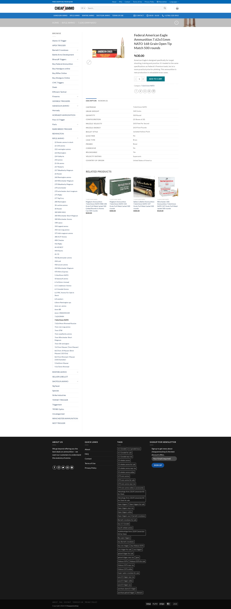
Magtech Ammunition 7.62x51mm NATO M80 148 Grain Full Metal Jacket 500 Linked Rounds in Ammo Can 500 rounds (96, 206)
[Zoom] (89, 62)
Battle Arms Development (63, 54)
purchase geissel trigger (126, 593)
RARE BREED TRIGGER (62, 129)
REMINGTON (58, 133)
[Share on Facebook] (136, 91)
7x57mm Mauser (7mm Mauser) (66, 347)
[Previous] (86, 198)
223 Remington (60, 153)
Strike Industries (59, 395)
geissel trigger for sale (125, 553)
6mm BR (58, 309)
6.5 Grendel (122, 449)
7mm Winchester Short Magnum (63, 338)
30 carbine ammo (61, 205)
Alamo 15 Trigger (59, 40)
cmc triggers (137, 549)
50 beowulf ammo (61, 279)
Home (55, 22)
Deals (54, 87)
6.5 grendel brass (134, 449)
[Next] (178, 198)
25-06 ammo (59, 163)
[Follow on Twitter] (63, 467)
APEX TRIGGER (59, 45)
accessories (140, 488)
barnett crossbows (138, 516)
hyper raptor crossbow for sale (128, 573)
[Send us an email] (68, 467)
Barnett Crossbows (60, 50)
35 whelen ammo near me (127, 468)
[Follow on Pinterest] (72, 467)
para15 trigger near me (126, 577)
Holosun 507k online (125, 569)
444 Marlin (59, 251)
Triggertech (57, 404)
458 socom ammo (61, 265)
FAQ (120, 2)
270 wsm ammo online (126, 488)
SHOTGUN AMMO (103, 15)
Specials (55, 390)
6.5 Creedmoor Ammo (63, 286)
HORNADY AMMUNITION (63, 115)
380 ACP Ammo (61, 237)
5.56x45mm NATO (61, 275)
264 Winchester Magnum (64, 181)
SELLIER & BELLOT (60, 376)
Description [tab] (91, 101)
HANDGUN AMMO (60, 15)
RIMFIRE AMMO (88, 15)
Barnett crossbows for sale (127, 520)
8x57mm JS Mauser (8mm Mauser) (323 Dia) (64, 352)
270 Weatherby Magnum (64, 184)
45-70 (57, 254)
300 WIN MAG (60, 212)
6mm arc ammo (60, 306)
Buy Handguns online (61, 68)
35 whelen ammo (124, 460)
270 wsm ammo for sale (126, 480)
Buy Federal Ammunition (62, 64)
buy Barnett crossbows (126, 542)
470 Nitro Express (61, 272)
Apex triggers (122, 504)
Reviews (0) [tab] (103, 101)
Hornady (56, 110)
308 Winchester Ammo (63, 219)
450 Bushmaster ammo (63, 258)
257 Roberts (59, 167)
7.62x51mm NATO (87, 22)
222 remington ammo (63, 149)
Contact (127, 2)
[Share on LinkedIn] (154, 91)
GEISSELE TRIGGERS (61, 101)
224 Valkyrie (59, 156)
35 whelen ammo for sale (126, 464)
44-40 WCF (59, 247)
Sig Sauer (56, 386)
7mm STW (58, 330)
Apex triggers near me (125, 508)
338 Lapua (58, 223)
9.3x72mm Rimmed (62, 367)
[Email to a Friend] (145, 91)
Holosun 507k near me (126, 565)
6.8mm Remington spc (63, 302)
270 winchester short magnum (66, 191)
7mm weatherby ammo (63, 334)
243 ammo (59, 160)
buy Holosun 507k (137, 546)
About (114, 2)
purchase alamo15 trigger (127, 589)
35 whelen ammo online (126, 472)
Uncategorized (58, 414)
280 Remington (60, 202)
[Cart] (177, 8)
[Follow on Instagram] (59, 467)
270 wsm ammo (123, 476)
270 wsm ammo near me (126, 484)
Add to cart (155, 79)
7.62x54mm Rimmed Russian (65, 323)
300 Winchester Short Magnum (66, 216)
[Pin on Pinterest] (149, 91)
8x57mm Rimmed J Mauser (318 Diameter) (65, 358)
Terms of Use (137, 2)
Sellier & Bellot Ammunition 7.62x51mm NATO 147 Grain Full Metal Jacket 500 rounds (143, 205)
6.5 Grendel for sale (125, 453)
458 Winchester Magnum (64, 268)
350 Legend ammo (61, 226)
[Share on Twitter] (141, 91)
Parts (54, 124)
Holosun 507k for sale (137, 561)
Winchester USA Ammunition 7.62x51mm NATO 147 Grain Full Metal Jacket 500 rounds (167, 205)
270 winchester (60, 188)
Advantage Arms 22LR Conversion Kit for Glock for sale (131, 499)
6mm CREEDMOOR (62, 313)
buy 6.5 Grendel (123, 524)
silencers (140, 593)
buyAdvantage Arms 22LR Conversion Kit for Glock (131, 533)
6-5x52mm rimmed (62, 282)
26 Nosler (58, 174)
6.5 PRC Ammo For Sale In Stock (64, 294)
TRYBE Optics (58, 409)
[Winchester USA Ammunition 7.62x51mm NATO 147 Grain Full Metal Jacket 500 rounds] (168, 186)
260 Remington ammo (63, 177)
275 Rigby (58, 195)
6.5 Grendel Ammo (62, 289)
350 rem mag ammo (62, 230)
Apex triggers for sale (137, 504)
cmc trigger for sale (124, 549)
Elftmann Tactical (59, 92)
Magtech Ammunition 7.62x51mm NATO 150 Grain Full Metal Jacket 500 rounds (120, 205)
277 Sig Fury (59, 198)
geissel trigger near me (126, 557)
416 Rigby (58, 244)
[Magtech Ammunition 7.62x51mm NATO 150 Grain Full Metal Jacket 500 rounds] (120, 186)
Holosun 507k (123, 561)
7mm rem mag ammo (62, 327)
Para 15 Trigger (58, 119)
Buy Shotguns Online (61, 78)
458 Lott (58, 261)
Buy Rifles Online (59, 73)
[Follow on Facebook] (55, 467)
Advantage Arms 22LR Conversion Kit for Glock (131, 493)
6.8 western (59, 299)
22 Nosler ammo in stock (64, 142)
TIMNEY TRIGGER (60, 400)
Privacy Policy (149, 2)
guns (137, 557)
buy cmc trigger (123, 546)
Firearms (56, 96)
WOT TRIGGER (58, 423)
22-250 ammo (60, 146)
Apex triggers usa (124, 516)
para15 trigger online (125, 581)
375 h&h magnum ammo (64, 233)
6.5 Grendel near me (125, 457)
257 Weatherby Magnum (64, 170)
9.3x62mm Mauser (62, 363)
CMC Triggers (58, 82)
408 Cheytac (59, 240)
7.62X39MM (59, 316)
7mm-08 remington (62, 344)
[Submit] (165, 8)
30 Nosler (58, 209)
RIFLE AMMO (75, 15)
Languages (173, 2)
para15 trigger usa (124, 585)
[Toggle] (78, 50)
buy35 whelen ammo (125, 528)
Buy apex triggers (124, 538)
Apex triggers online (125, 512)
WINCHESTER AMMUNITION (65, 418)
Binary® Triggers (59, 59)
